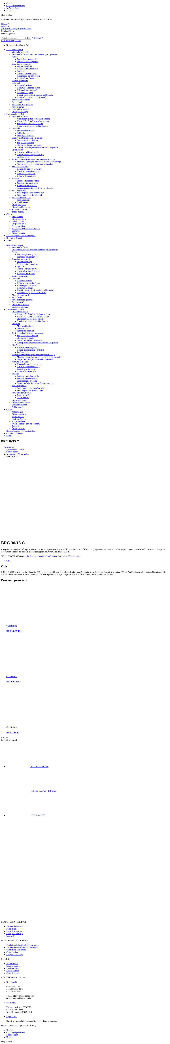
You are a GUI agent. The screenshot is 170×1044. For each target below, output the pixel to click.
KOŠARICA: (11, 40)
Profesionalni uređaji (15, 449)
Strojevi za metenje (14, 931)
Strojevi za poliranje (14, 954)
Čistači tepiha (12, 452)
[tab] (87, 561)
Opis (8, 561)
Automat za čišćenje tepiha (17, 454)
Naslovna (10, 447)
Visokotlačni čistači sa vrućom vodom (22, 947)
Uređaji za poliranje (14, 933)
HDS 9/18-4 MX (13, 682)
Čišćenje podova (13, 966)
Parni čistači (11, 929)
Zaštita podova (12, 971)
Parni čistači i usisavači (16, 950)
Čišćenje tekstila (13, 973)
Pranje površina (12, 968)
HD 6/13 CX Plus (14, 631)
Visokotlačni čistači (14, 926)
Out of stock (11, 626)
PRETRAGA (37, 38)
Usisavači (10, 936)
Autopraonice (12, 963)
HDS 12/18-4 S (13, 732)
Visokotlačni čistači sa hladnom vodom (22, 945)
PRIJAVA (5, 24)
